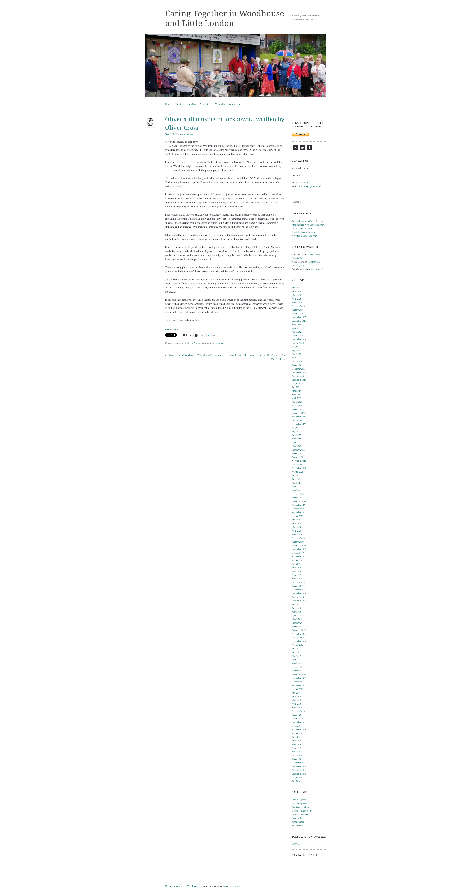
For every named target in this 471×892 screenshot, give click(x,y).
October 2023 (298, 375)
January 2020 (298, 541)
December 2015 (299, 718)
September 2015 (299, 729)
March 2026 (297, 302)
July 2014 (296, 781)
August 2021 (297, 471)
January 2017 (298, 670)
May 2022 (296, 438)
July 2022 (296, 431)
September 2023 (299, 379)
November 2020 (299, 504)
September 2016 (299, 685)
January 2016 (298, 714)
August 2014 (297, 777)
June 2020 (296, 523)
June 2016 (296, 696)
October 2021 (298, 464)
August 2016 (297, 688)
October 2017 (298, 637)
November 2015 (299, 722)
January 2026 (298, 309)
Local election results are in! (304, 232)
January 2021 (298, 497)
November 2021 (299, 460)
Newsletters (205, 104)
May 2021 (296, 482)
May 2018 (296, 611)
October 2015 (298, 725)
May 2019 (296, 571)
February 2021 (298, 493)
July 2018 (296, 604)
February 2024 (298, 361)
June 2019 (296, 567)
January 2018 (298, 626)
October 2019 (298, 552)
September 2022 (299, 423)
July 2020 (296, 519)
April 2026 (296, 298)
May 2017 (296, 655)
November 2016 (299, 677)
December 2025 (299, 313)
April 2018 (296, 615)
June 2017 (296, 652)
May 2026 (296, 294)
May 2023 (296, 394)
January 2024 (298, 364)
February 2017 (298, 666)
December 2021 (299, 456)
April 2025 (296, 328)
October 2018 (298, 596)
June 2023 (296, 390)
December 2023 (299, 368)
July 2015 (296, 736)
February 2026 (298, 306)
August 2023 (297, 383)
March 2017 (297, 663)
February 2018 (298, 622)
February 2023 (298, 405)
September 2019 (299, 556)
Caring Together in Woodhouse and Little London (224, 18)
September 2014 (299, 773)
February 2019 (298, 582)
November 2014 (299, 766)
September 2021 (299, 468)
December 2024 (299, 335)
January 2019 (298, 585)
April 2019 (296, 574)
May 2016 (296, 700)
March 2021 (297, 490)
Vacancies (220, 104)
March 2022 (297, 445)
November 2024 (299, 339)
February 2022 (298, 449)
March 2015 (297, 751)
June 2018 (296, 607)
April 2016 (296, 703)
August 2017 (297, 644)
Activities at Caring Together (304, 235)
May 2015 (296, 744)
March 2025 (297, 331)
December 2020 (299, 501)
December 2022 (299, 412)
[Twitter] (302, 149)
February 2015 (298, 755)
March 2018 (297, 618)
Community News (300, 803)
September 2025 (299, 320)
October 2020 (298, 508)
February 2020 (298, 537)
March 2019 (297, 578)
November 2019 (299, 549)
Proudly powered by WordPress (181, 886)
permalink (219, 343)
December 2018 (299, 589)
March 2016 (297, 707)
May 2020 (296, 526)
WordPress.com (231, 886)
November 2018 (299, 593)
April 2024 (296, 357)
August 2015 (297, 733)
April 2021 (296, 486)
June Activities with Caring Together (308, 224)
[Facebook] (309, 149)
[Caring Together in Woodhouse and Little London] (235, 65)
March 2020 (297, 534)
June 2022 (296, 434)
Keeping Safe (298, 818)
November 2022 (299, 416)
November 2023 (299, 372)
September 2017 (299, 641)
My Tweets (297, 843)
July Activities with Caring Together (307, 220)
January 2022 (298, 453)
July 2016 (296, 692)
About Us (179, 104)
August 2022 (297, 427)
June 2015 (296, 740)
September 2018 (299, 600)
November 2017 (299, 633)
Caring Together (187, 133)
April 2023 (296, 398)
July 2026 (296, 287)
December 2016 (299, 674)
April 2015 (296, 747)
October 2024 (298, 342)
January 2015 (298, 758)
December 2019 (299, 545)
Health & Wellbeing (300, 814)
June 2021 (296, 479)
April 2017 (296, 659)
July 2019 (296, 563)
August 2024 (297, 346)
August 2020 (297, 515)
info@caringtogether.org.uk (309, 186)
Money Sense (298, 821)
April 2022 (296, 442)
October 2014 (298, 769)
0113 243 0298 (301, 182)
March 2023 (297, 401)
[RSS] (295, 149)
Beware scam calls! (316, 269)
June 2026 (296, 291)
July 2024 (296, 350)
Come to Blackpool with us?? (304, 228)
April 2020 (296, 530)
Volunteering (235, 104)
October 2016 (298, 681)
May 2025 (296, 324)
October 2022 (298, 420)
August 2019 (297, 560)
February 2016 (298, 711)
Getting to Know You (301, 810)
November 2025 (299, 317)
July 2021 (296, 475)
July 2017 (296, 648)
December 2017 (299, 630)
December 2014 (299, 762)
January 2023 (298, 409)
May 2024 (296, 353)
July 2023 (296, 387)
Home (168, 104)
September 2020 (299, 512)
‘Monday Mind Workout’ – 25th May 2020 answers (193, 355)
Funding (192, 104)
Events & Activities (300, 806)
